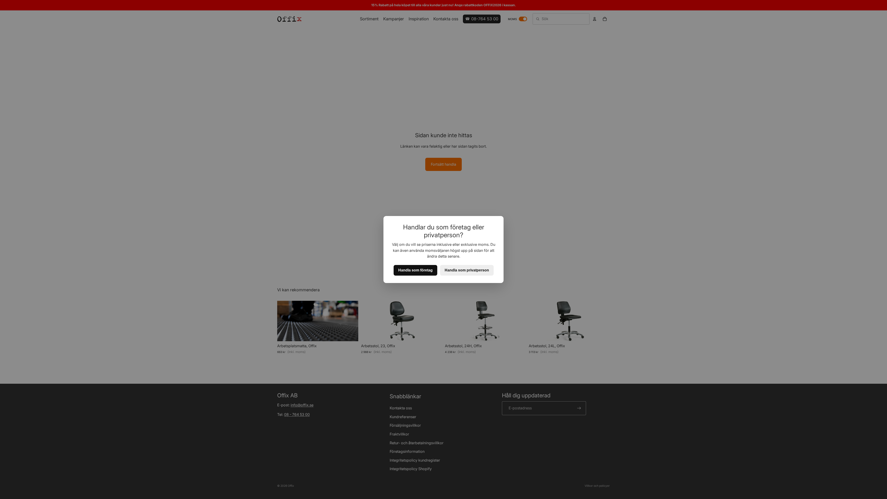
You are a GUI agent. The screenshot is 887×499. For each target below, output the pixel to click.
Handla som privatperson (467, 270)
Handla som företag (415, 270)
